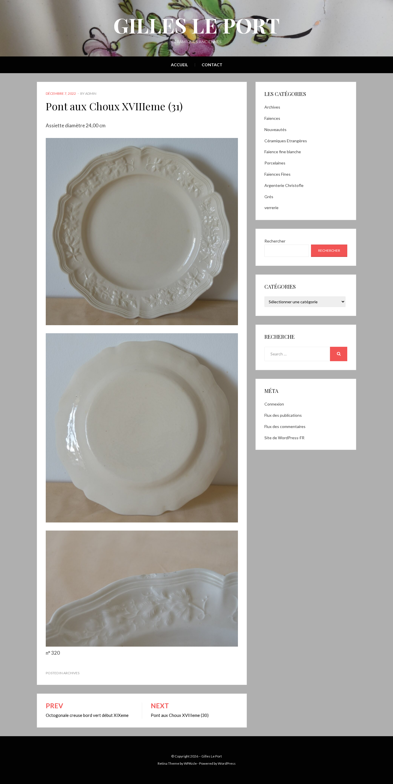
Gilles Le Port (196, 25)
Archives (71, 673)
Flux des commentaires (285, 426)
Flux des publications (283, 415)
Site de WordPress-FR (284, 437)
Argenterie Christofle (284, 185)
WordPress (227, 763)
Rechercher (274, 240)
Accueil (179, 64)
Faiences (272, 118)
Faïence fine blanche (282, 151)
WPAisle (190, 763)
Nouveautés (275, 129)
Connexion (274, 404)
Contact (212, 64)
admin (90, 93)
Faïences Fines (277, 174)
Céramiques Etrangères (285, 140)
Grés (268, 196)
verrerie (271, 207)
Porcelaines (274, 162)
